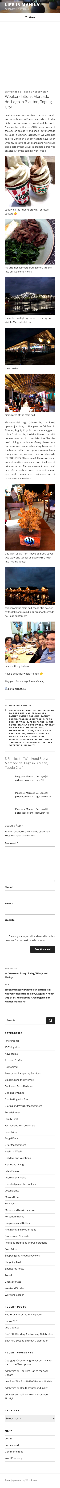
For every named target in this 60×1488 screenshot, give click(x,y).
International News (15, 1177)
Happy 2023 (12, 1321)
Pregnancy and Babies (17, 1223)
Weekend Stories (20, 706)
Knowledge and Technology (20, 1184)
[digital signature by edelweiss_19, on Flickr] (15, 688)
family (13, 716)
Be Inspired (11, 1067)
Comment (11, 843)
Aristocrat (17, 710)
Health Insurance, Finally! (34, 1388)
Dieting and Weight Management (23, 1106)
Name (9, 887)
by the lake (17, 713)
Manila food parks (31, 725)
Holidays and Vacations (18, 1158)
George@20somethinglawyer (21, 1360)
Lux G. (8, 1381)
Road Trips (11, 1249)
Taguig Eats (17, 742)
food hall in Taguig (31, 719)
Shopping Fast (13, 1262)
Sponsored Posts (14, 1268)
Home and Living (14, 1164)
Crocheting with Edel (16, 1099)
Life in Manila (22, 4)
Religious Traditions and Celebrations (26, 1242)
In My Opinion (12, 1171)
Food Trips (11, 1132)
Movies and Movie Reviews (20, 1210)
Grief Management (15, 1145)
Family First (11, 1119)
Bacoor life (34, 710)
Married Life (12, 1197)
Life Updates (12, 1327)
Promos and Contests (17, 1236)
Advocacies (11, 1053)
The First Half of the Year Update (23, 1314)
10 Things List (13, 1047)
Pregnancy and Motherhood (20, 1229)
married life (34, 728)
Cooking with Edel (15, 1092)
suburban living (31, 739)
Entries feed (12, 1445)
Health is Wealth (14, 1151)
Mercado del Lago (21, 731)
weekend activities (39, 742)
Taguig (48, 739)
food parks (37, 722)
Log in (8, 1438)
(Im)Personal (12, 1040)
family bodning (29, 716)
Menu (32, 17)
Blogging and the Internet (19, 1079)
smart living (29, 736)
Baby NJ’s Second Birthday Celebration (26, 1340)
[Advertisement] (30, 53)
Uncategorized (13, 1281)
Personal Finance (14, 1216)
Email (9, 903)
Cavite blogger (36, 713)
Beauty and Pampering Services (23, 1073)
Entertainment (13, 1112)
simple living (36, 734)
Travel (8, 1275)
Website (10, 920)
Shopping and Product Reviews (22, 1255)
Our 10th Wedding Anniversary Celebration (29, 1334)
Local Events (12, 1190)
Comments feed (14, 1451)
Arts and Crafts (13, 1060)
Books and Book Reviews (19, 1086)
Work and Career (14, 1294)
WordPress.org (13, 1458)
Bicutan (49, 710)
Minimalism (11, 1203)
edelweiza (41, 92)
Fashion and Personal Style (20, 1125)
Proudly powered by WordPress (21, 1480)
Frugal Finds (12, 1138)
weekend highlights (22, 745)
